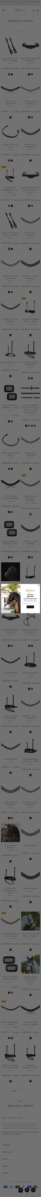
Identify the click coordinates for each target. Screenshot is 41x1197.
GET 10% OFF (30, 606)
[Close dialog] (39, 585)
